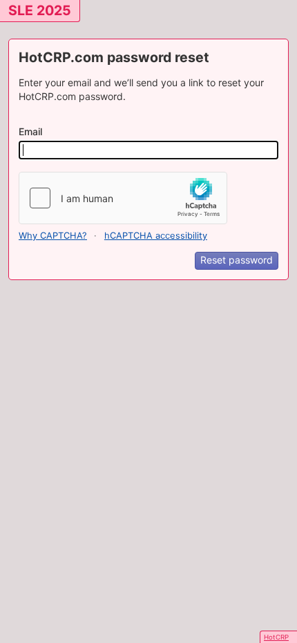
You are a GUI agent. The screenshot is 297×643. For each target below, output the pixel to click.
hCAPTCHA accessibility (155, 235)
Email (30, 131)
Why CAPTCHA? (53, 235)
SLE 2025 (39, 10)
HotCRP (276, 637)
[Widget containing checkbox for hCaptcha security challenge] (123, 198)
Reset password (236, 260)
